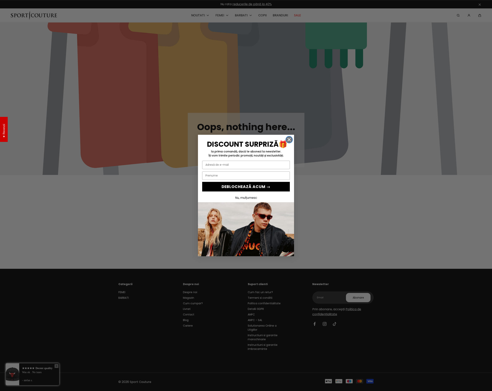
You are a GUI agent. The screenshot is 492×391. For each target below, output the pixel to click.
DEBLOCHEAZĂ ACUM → (246, 186)
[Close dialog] (289, 139)
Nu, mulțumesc (246, 198)
